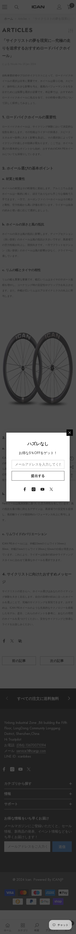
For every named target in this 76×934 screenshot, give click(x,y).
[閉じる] (69, 432)
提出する (38, 475)
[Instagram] (33, 489)
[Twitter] (51, 489)
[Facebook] (24, 489)
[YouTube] (42, 489)
